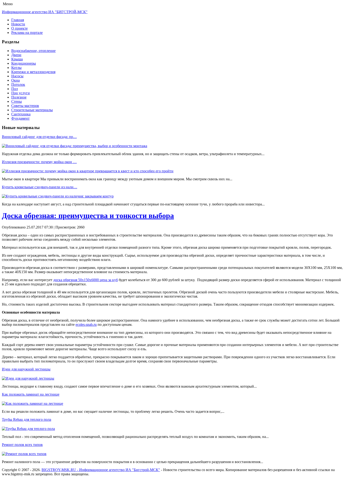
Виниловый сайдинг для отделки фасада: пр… (39, 137)
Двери (16, 55)
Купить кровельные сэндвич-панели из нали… (39, 187)
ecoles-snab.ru (86, 325)
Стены (16, 101)
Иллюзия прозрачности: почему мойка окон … (39, 162)
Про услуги (20, 93)
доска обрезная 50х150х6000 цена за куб (85, 280)
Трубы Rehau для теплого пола (26, 419)
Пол (14, 89)
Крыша (17, 59)
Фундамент (20, 118)
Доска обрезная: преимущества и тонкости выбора (88, 215)
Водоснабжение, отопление (33, 51)
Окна (15, 80)
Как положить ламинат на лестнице (30, 394)
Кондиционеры (23, 63)
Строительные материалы (32, 110)
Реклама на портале (27, 33)
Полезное (19, 97)
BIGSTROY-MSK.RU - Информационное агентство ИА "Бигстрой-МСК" (101, 470)
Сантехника (21, 114)
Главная (17, 20)
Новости (18, 24)
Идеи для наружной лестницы (26, 369)
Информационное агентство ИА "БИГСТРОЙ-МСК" (45, 12)
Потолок (18, 85)
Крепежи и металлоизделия (33, 72)
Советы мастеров (25, 106)
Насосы (17, 76)
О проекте (19, 28)
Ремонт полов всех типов (22, 445)
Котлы (16, 68)
